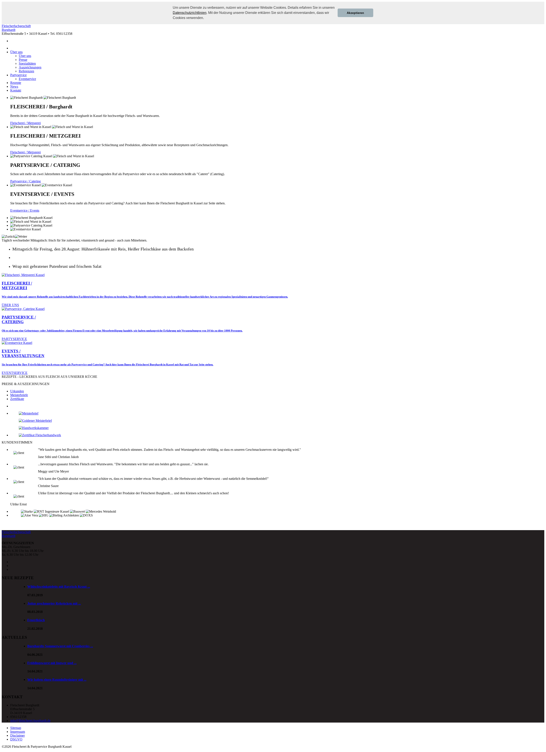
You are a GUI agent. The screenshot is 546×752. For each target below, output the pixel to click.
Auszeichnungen (30, 67)
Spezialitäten (27, 63)
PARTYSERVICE (14, 339)
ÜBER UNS (10, 305)
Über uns (16, 52)
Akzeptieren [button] (355, 13)
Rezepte (15, 82)
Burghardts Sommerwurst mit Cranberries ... (60, 646)
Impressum (17, 731)
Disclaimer (17, 735)
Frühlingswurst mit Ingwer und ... (52, 663)
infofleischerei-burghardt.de (30, 720)
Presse (23, 59)
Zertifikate (17, 399)
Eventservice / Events (24, 210)
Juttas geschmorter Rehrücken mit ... (54, 603)
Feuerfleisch (36, 620)
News (14, 86)
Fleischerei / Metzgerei (25, 123)
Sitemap (15, 728)
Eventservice (27, 79)
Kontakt (15, 90)
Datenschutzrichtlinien (189, 13)
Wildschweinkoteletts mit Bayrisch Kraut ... (58, 586)
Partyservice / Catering (25, 181)
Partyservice (18, 75)
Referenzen (26, 71)
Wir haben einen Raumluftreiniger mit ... (56, 679)
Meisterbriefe (19, 395)
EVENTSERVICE (15, 373)
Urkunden (17, 391)
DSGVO (16, 739)
